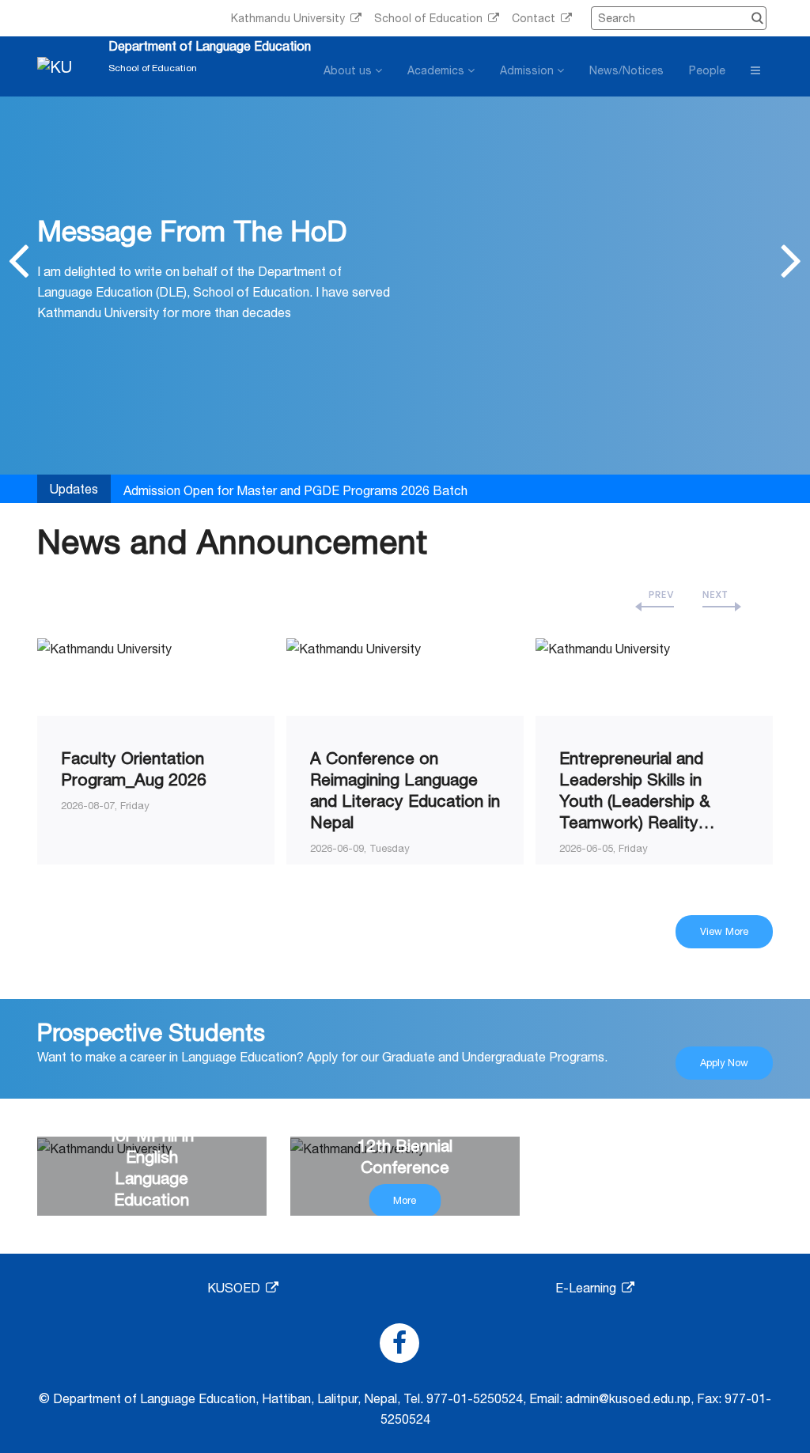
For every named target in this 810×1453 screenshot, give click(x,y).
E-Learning (587, 1288)
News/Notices (626, 70)
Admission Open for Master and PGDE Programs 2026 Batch (295, 490)
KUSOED (235, 1288)
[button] (18, 259)
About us (349, 70)
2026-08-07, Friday (105, 806)
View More (724, 931)
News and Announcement (232, 541)
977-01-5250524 (474, 1398)
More (404, 1200)
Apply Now (724, 1063)
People (707, 70)
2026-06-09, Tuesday (360, 848)
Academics (437, 70)
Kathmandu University (289, 18)
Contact (535, 18)
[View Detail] (104, 647)
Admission (528, 70)
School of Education (430, 18)
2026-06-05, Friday (603, 848)
